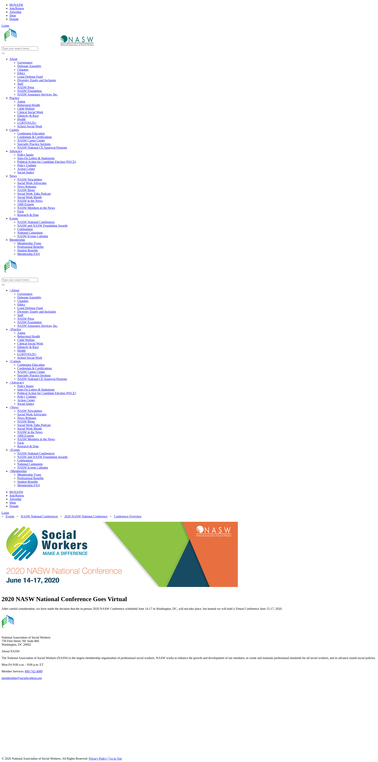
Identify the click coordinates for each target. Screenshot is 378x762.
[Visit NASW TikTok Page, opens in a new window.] (115, 755)
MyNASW (16, 4)
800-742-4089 (34, 671)
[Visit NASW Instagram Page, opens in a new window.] (71, 755)
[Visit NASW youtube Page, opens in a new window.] (27, 755)
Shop (12, 15)
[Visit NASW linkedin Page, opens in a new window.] (12, 755)
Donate (14, 19)
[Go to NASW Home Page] (31, 44)
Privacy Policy (98, 758)
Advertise (15, 12)
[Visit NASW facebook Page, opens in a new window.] (3, 755)
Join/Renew (16, 8)
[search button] (3, 53)
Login (5, 25)
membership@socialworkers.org (22, 678)
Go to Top (115, 758)
